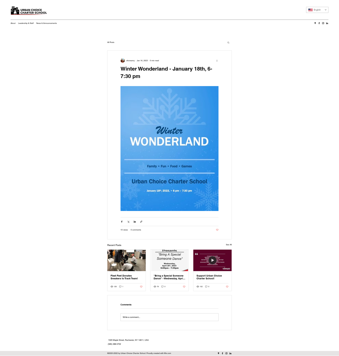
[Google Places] (315, 23)
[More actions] (216, 60)
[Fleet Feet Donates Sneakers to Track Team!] (126, 260)
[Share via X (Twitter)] (128, 221)
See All (229, 245)
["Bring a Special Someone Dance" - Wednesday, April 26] (169, 260)
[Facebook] (319, 23)
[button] (228, 42)
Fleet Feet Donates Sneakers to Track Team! (124, 277)
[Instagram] (323, 23)
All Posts (110, 42)
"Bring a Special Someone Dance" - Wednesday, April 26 (169, 277)
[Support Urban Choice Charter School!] (212, 260)
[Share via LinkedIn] (134, 221)
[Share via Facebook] (122, 221)
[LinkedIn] (327, 23)
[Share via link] (141, 221)
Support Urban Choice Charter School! (209, 277)
